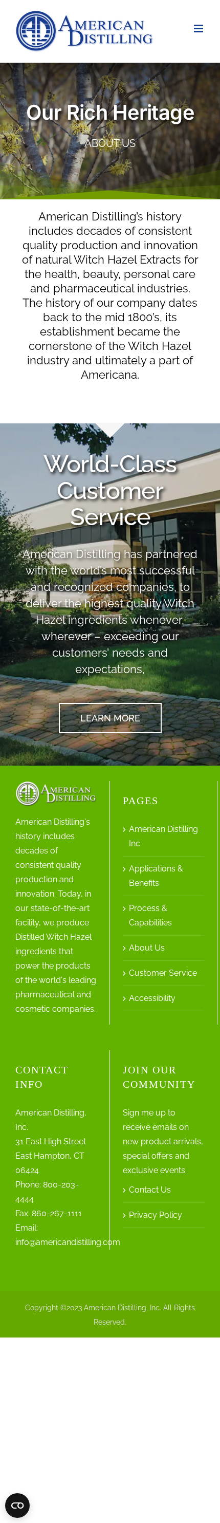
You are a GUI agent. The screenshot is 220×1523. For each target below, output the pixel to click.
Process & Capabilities (150, 915)
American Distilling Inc (163, 836)
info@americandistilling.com (67, 1242)
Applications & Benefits (156, 876)
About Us (147, 948)
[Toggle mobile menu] (199, 28)
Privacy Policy (155, 1215)
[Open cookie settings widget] (17, 1505)
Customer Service (163, 973)
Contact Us (150, 1190)
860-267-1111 (57, 1213)
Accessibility (152, 998)
